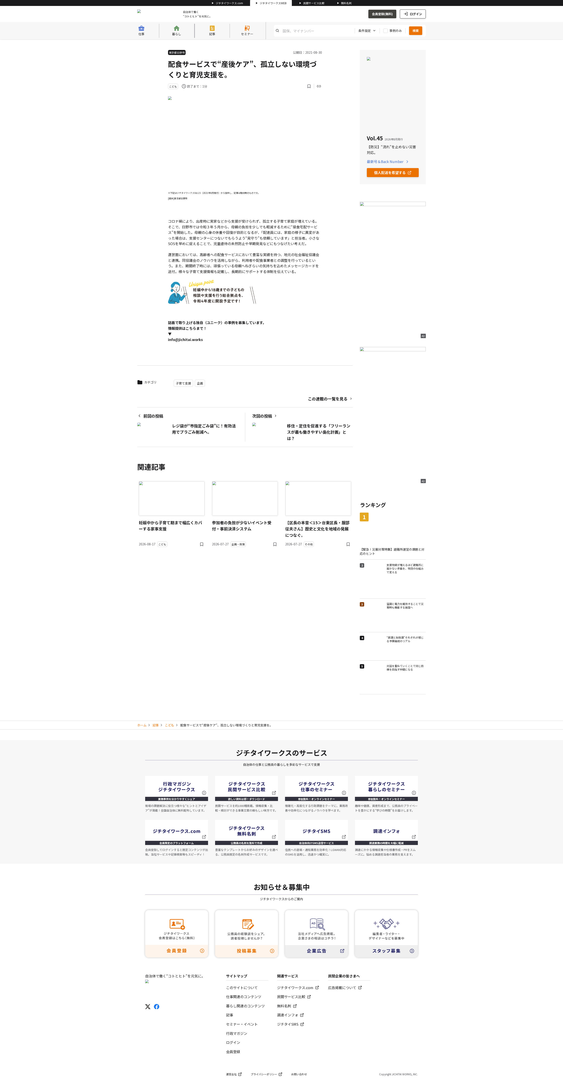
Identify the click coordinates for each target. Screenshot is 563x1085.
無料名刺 (346, 3)
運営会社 (231, 1074)
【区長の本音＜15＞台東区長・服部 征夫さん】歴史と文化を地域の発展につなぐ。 (317, 529)
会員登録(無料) (382, 14)
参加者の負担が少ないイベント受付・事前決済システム (241, 526)
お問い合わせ (299, 1074)
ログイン (416, 14)
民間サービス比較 (313, 3)
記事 (156, 725)
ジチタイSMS (287, 1024)
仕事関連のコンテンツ (243, 996)
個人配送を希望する (390, 172)
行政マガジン (236, 1033)
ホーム (141, 725)
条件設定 (364, 30)
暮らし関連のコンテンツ (245, 1005)
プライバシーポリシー (264, 1074)
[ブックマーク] (309, 86)
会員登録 (233, 1051)
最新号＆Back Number (385, 161)
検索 (416, 30)
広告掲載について (342, 987)
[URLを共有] (319, 86)
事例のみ (395, 30)
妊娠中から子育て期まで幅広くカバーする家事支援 (170, 526)
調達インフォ (287, 1014)
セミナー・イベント (242, 1024)
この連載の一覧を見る (327, 398)
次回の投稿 (262, 416)
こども (169, 725)
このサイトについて (242, 987)
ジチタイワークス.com (229, 3)
